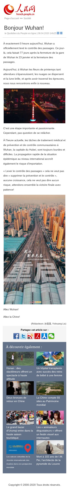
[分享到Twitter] (23, 336)
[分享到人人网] (44, 336)
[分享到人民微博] (37, 336)
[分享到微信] (51, 336)
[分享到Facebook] (16, 336)
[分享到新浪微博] (30, 336)
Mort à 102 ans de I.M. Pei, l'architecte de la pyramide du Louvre (49, 460)
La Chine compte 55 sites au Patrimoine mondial (48, 401)
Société (27, 18)
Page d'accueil (11, 18)
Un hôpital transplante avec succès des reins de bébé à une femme (49, 372)
